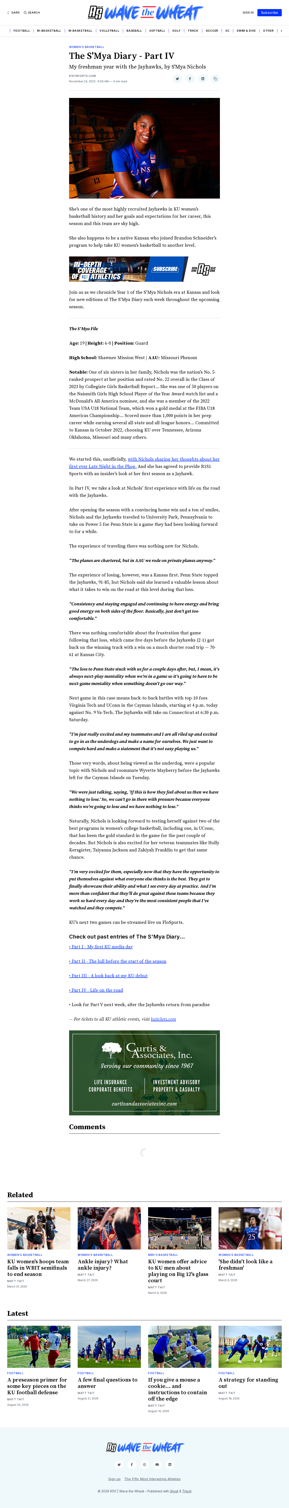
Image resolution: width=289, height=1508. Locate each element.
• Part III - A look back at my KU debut (108, 976)
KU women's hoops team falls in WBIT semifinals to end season (38, 1268)
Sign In (248, 12)
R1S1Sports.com (82, 76)
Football (22, 30)
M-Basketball (49, 30)
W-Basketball (80, 30)
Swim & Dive (246, 30)
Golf (176, 30)
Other (268, 30)
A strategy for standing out (248, 1383)
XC (227, 30)
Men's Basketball (163, 1255)
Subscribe (269, 12)
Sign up (114, 1479)
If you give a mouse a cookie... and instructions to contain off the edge (177, 1389)
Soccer (212, 30)
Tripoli (186, 1491)
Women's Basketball (87, 47)
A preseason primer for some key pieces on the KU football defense (37, 1386)
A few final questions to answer (108, 1383)
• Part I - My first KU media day (101, 947)
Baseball (134, 30)
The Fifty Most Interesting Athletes (152, 1479)
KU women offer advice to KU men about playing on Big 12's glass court (178, 1271)
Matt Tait (15, 1281)
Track (193, 30)
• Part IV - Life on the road (96, 990)
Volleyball (109, 30)
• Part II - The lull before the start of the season (117, 961)
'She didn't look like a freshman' (246, 1264)
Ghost (174, 1491)
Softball (157, 30)
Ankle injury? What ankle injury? (103, 1264)
